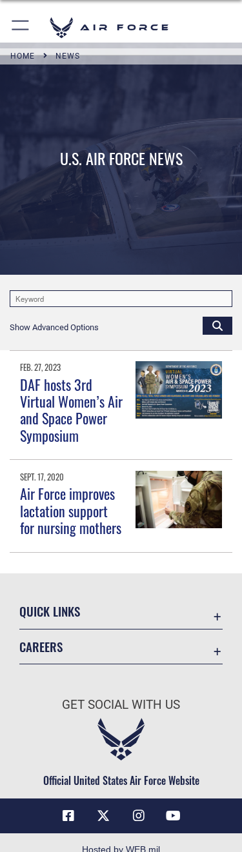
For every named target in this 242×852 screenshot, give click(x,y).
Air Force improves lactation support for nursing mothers (70, 510)
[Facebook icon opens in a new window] (68, 816)
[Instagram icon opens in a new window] (138, 816)
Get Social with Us (121, 704)
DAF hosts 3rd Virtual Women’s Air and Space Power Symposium (71, 410)
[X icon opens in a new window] (103, 816)
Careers (41, 646)
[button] (21, 27)
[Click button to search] (217, 325)
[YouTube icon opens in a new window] (173, 816)
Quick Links (49, 611)
